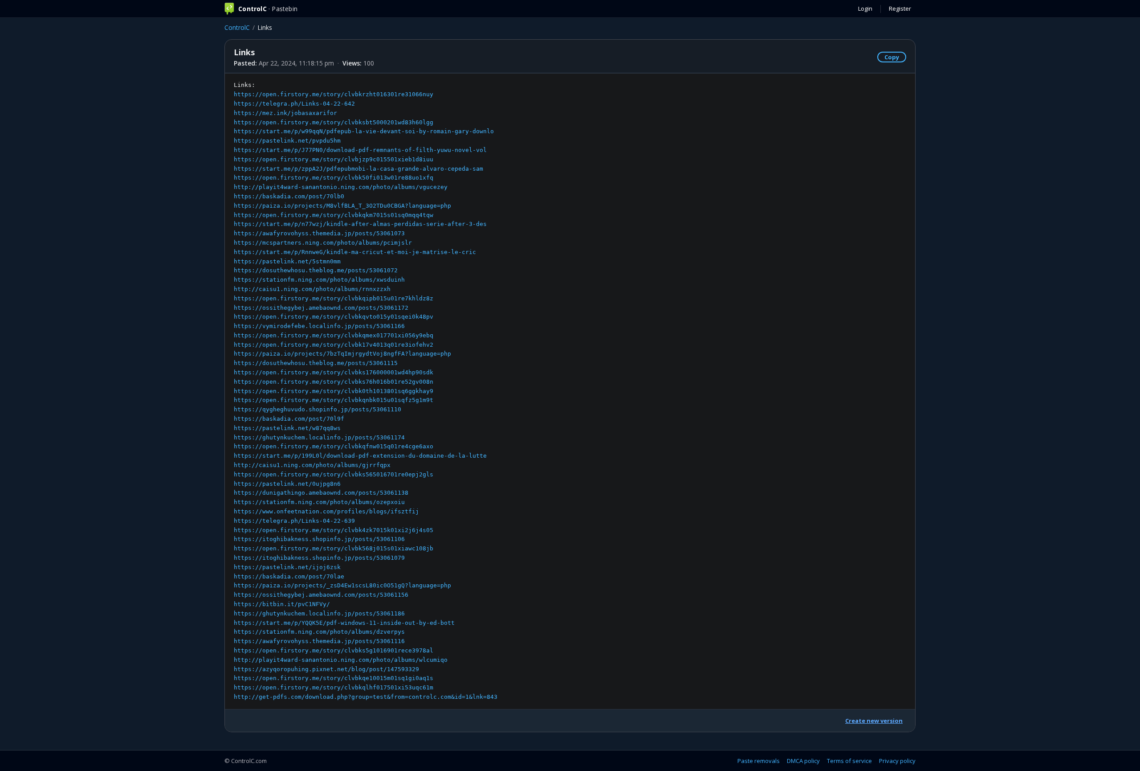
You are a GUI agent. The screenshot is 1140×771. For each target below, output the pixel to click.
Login (865, 8)
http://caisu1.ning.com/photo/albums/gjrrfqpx (312, 465)
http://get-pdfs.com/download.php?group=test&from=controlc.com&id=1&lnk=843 (365, 696)
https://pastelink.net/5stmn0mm (287, 261)
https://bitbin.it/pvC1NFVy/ (282, 604)
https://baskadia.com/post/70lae (289, 576)
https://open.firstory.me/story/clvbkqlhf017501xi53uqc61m (333, 687)
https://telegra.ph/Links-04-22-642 (294, 103)
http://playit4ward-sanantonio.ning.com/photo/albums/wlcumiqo (341, 659)
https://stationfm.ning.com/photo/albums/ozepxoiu (319, 502)
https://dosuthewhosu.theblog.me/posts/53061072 (316, 270)
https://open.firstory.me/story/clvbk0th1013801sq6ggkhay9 (333, 391)
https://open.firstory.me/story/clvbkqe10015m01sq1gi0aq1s (333, 678)
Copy (891, 57)
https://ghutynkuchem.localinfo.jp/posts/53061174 (319, 437)
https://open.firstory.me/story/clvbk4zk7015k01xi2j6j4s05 (333, 530)
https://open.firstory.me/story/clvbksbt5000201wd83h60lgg (333, 122)
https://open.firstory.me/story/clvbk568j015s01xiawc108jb (333, 548)
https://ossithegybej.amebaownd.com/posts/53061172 (321, 307)
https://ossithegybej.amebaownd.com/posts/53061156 (321, 594)
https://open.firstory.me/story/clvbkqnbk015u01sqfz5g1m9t (333, 400)
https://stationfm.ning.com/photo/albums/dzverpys (319, 631)
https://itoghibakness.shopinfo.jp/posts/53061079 (319, 557)
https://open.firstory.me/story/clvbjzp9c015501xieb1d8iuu (333, 159)
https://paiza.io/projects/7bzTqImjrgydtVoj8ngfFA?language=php (342, 353)
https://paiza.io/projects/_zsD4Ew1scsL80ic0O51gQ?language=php (342, 585)
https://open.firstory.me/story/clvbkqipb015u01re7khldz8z (333, 298)
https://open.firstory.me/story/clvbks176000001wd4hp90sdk (333, 372)
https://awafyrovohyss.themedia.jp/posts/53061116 (319, 641)
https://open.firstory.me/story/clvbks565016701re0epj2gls (333, 474)
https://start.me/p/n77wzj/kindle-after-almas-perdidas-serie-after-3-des (360, 224)
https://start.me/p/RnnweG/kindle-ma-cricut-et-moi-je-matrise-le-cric (355, 252)
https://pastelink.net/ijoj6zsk (287, 567)
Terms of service (849, 761)
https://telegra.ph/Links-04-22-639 (294, 520)
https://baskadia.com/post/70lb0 (289, 196)
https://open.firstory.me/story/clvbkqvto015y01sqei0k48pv (333, 316)
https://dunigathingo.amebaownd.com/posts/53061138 (321, 492)
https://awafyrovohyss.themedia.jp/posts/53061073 (319, 233)
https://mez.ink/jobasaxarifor (285, 113)
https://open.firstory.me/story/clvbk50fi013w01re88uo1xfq (333, 177)
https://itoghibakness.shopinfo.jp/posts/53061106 (319, 539)
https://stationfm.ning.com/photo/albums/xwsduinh (319, 279)
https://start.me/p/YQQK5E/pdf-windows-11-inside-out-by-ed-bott (344, 622)
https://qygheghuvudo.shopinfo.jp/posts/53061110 (317, 409)
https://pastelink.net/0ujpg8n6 (287, 483)
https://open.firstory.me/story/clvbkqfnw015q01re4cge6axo (333, 446)
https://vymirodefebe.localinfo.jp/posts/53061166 (319, 326)
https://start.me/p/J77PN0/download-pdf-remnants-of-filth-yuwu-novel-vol (360, 150)
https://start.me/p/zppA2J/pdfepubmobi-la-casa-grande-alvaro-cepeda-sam (358, 168)
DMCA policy (803, 761)
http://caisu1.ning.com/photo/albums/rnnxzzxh (312, 289)
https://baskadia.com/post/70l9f (289, 418)
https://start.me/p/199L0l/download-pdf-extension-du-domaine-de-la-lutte (360, 455)
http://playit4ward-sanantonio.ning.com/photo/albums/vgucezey (341, 187)
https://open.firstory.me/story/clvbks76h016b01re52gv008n (333, 381)
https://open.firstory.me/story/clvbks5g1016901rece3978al (333, 650)
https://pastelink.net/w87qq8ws (287, 428)
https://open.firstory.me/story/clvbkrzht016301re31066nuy (333, 94)
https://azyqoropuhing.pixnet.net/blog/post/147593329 (326, 669)
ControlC (237, 27)
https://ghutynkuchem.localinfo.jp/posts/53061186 (319, 613)
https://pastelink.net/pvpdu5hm (287, 140)
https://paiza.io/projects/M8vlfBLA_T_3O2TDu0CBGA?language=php (342, 205)
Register (900, 8)
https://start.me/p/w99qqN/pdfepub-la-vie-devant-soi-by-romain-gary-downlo (364, 131)
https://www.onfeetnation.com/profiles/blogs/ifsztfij (326, 511)
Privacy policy (897, 761)
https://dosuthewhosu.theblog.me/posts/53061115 (316, 363)
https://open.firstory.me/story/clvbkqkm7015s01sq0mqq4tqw (333, 215)
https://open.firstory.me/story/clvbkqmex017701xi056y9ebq (333, 335)
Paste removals (758, 761)
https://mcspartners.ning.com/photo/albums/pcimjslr (323, 242)
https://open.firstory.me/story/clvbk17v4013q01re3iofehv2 (333, 344)
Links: (365, 391)
